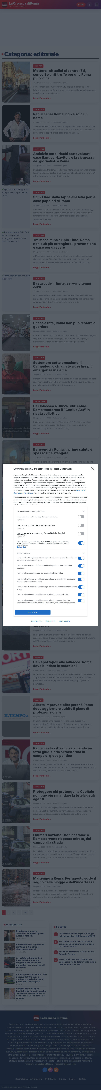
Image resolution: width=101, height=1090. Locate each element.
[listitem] (50, 511)
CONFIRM (32, 612)
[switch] (81, 516)
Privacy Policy (64, 621)
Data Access (50, 621)
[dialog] (50, 545)
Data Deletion (36, 621)
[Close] (93, 469)
